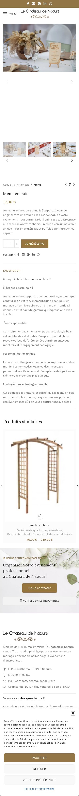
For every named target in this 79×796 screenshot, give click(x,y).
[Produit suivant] (74, 185)
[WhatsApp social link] (50, 4)
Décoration (39, 534)
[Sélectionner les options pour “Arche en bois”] (39, 516)
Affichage (23, 184)
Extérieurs (53, 534)
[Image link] (25, 636)
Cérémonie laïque (27, 530)
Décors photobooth (19, 534)
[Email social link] (33, 4)
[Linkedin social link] (45, 4)
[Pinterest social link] (39, 4)
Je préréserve (34, 243)
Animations (55, 530)
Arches (43, 530)
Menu (37, 184)
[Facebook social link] (28, 4)
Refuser (39, 769)
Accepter (39, 758)
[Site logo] (40, 13)
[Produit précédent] (66, 185)
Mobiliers (66, 534)
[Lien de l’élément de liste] (39, 669)
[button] (73, 713)
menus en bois (39, 279)
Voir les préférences (39, 780)
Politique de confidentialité (39, 788)
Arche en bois (39, 525)
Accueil (7, 184)
